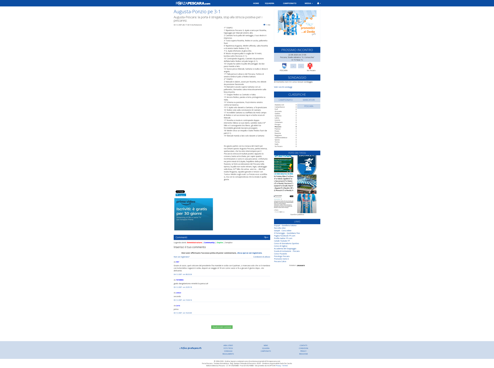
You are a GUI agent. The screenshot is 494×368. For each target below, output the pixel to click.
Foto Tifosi (228, 348)
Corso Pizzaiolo (280, 253)
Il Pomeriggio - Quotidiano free (287, 233)
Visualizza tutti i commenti (222, 327)
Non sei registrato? (181, 257)
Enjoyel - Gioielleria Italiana (285, 225)
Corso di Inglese (280, 246)
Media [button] (308, 3)
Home (256, 3)
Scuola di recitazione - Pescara (286, 251)
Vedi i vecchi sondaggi (283, 87)
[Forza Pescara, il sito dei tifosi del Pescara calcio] (209, 3)
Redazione (303, 354)
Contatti (303, 345)
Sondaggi (228, 351)
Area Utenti (228, 345)
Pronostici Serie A (281, 259)
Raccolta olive (280, 228)
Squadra (269, 3)
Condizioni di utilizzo (261, 257)
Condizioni (303, 348)
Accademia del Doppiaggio (285, 248)
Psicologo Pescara (281, 256)
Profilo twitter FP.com (283, 238)
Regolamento (228, 354)
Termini (285, 366)
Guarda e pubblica (297, 214)
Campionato (289, 3)
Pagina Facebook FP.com (284, 235)
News (266, 345)
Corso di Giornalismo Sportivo (286, 243)
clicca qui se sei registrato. (249, 253)
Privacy (303, 351)
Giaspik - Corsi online (282, 230)
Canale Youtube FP (282, 241)
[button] (319, 3)
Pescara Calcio (280, 261)
